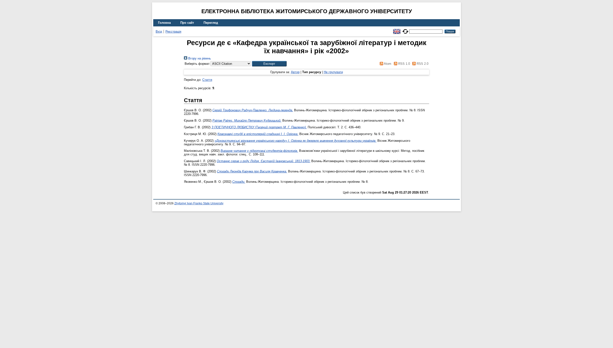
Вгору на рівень (199, 58)
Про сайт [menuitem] (187, 22)
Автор (295, 72)
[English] (397, 29)
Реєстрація (173, 31)
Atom (387, 63)
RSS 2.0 (422, 63)
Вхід (159, 31)
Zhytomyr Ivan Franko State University (198, 203)
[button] (269, 63)
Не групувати (333, 72)
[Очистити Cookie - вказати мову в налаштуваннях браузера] (405, 29)
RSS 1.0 (403, 63)
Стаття (207, 80)
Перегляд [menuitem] (211, 22)
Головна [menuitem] (164, 22)
